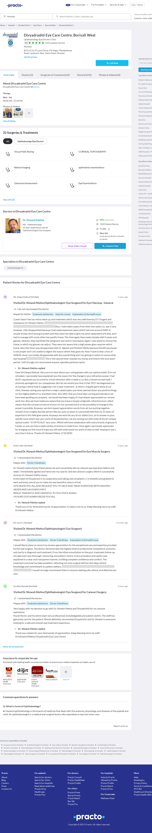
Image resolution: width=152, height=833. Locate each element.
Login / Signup (137, 5)
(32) (55, 74)
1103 (109, 224)
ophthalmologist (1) (15, 268)
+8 (29, 113)
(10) (109, 74)
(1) (27, 74)
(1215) (84, 74)
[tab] (9, 75)
